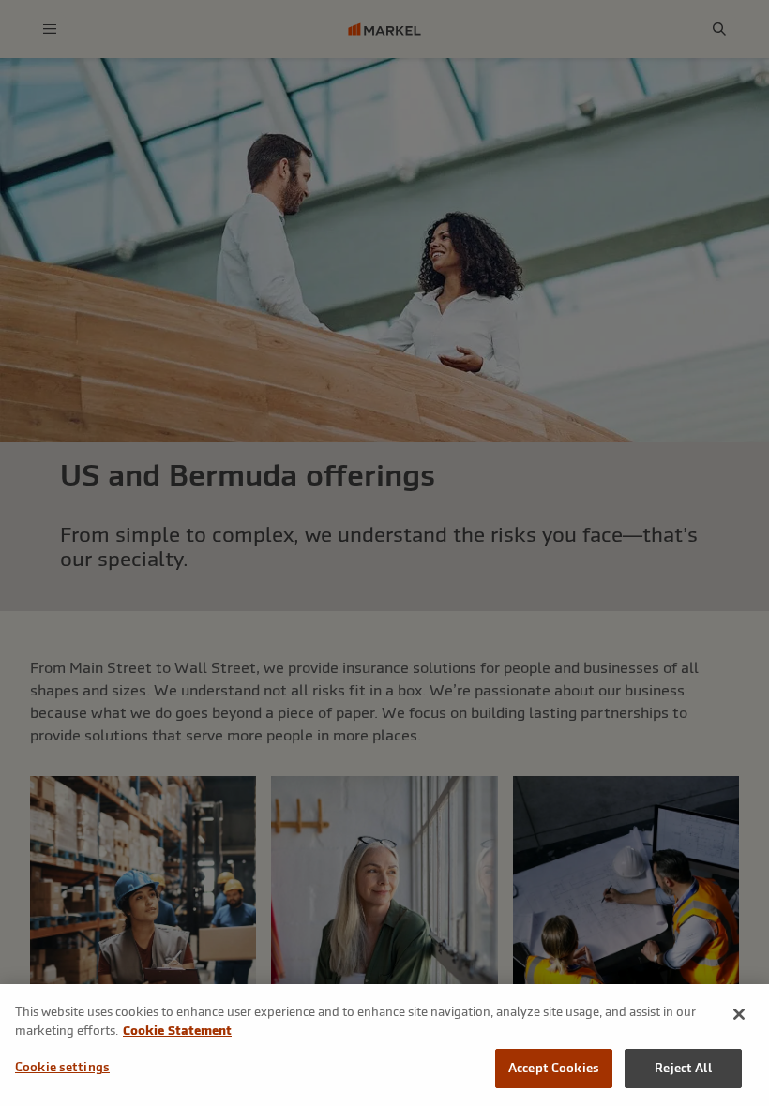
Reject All (683, 1068)
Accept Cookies (553, 1068)
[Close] (739, 1014)
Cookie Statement (177, 1031)
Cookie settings (62, 1067)
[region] (384, 1045)
